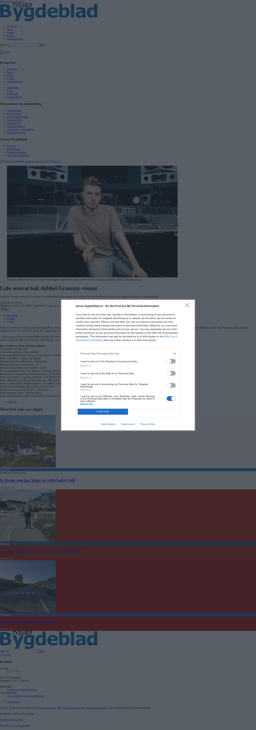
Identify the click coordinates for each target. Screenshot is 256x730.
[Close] (188, 306)
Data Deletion (108, 424)
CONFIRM (102, 411)
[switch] (171, 361)
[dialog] (128, 365)
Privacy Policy (147, 424)
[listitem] (128, 353)
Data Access (128, 424)
